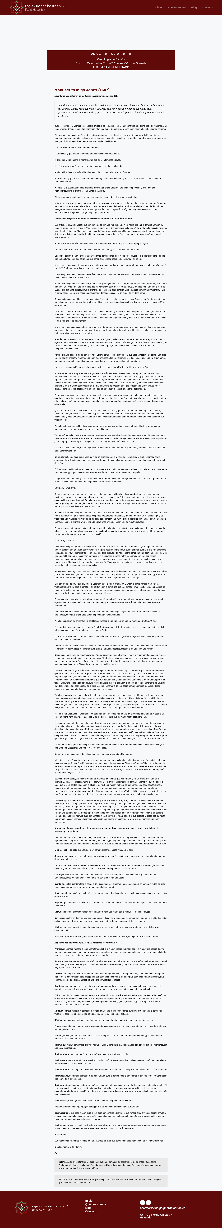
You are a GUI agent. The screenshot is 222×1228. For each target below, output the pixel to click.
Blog (194, 7)
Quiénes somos (176, 7)
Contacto (207, 7)
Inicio (158, 7)
